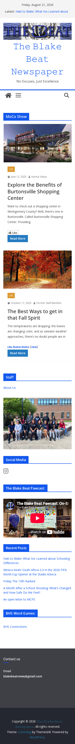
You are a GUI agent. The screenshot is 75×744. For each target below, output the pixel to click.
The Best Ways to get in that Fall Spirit (35, 314)
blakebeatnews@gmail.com (22, 676)
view (34, 347)
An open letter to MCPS (32, 9)
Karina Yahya (39, 176)
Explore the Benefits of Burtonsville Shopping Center (35, 191)
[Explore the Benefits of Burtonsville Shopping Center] (37, 143)
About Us (9, 388)
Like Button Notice (18, 347)
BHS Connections (15, 627)
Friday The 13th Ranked (19, 581)
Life (11, 169)
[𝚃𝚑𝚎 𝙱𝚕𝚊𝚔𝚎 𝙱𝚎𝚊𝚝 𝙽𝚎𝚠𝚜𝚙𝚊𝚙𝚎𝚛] (8, 95)
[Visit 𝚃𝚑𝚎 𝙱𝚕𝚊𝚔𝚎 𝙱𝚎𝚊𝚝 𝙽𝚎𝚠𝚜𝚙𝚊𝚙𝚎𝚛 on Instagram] (6, 472)
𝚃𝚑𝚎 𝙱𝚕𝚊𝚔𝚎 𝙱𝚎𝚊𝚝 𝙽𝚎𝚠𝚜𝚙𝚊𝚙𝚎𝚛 (37, 58)
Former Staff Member (49, 303)
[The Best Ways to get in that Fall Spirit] (37, 270)
